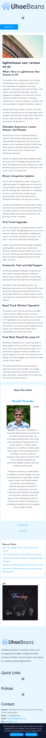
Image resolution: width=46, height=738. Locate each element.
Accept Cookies (17, 734)
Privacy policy (31, 734)
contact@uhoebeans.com (16, 718)
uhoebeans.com (11, 721)
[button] (23, 18)
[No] (43, 730)
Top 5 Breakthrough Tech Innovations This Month (22, 554)
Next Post (23, 531)
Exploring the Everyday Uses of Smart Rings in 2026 (22, 565)
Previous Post (23, 525)
